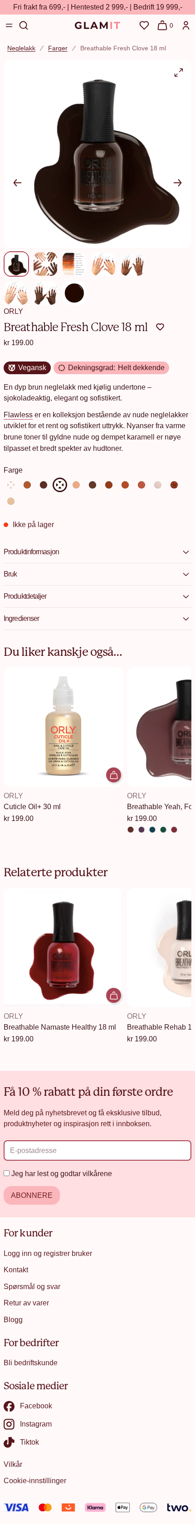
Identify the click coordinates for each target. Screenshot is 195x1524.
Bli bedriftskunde (31, 1362)
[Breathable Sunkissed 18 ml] (141, 485)
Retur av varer (26, 1303)
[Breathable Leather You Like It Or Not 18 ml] (130, 829)
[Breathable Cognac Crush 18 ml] (27, 485)
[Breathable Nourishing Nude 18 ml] (158, 485)
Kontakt (16, 1269)
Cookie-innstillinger (35, 1480)
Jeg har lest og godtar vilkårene (61, 1173)
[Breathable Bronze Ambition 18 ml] (174, 485)
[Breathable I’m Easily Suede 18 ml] (152, 829)
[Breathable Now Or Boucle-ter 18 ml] (141, 829)
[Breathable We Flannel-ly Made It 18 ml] (174, 829)
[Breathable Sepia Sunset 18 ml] (109, 485)
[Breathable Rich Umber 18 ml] (92, 485)
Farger (58, 48)
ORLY (13, 311)
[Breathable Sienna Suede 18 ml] (125, 485)
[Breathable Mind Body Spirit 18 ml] (11, 501)
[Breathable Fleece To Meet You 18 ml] (163, 829)
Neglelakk (21, 48)
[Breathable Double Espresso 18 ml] (43, 485)
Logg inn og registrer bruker (48, 1253)
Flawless (18, 414)
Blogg (13, 1319)
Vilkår (13, 1464)
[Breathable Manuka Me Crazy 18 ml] (76, 485)
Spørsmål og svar (32, 1286)
